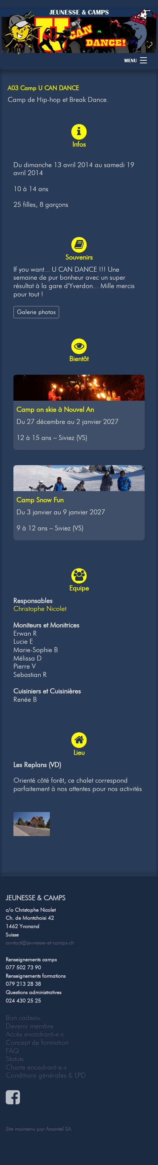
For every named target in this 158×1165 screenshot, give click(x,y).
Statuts (15, 1059)
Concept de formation (37, 1042)
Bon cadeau (23, 1018)
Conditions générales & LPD (46, 1075)
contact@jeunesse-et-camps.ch (40, 942)
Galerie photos (36, 312)
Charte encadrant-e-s (36, 1067)
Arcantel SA (58, 1128)
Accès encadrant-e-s (35, 1034)
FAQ (12, 1051)
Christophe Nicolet (39, 608)
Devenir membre (30, 1026)
